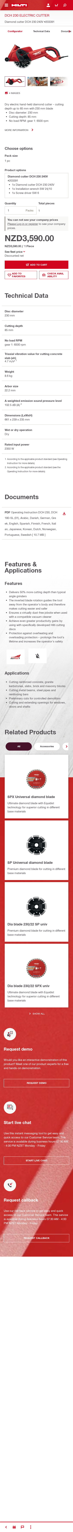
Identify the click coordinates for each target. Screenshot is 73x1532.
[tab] (15, 31)
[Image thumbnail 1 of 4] (15, 81)
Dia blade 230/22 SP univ (27, 924)
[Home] (19, 5)
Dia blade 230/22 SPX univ (28, 986)
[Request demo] (14, 1527)
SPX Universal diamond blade (31, 797)
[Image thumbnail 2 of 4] (37, 81)
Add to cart (38, 264)
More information (16, 130)
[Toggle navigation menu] (6, 5)
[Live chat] (22, 1527)
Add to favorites (18, 275)
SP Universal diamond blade (30, 862)
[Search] (65, 5)
